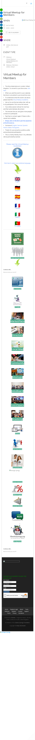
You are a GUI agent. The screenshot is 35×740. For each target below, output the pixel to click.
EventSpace (17, 405)
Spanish (25, 125)
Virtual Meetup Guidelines (20, 100)
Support (26, 611)
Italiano (17, 217)
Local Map (17, 349)
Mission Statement (17, 482)
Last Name (6, 584)
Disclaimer (21, 613)
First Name (6, 580)
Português (17, 226)
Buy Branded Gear (17, 467)
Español (17, 199)
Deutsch (17, 190)
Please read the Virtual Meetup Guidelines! (17, 145)
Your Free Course (17, 449)
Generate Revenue (17, 506)
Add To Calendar (13, 32)
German (19, 125)
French (5, 127)
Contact (20, 611)
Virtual (12, 67)
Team (26, 609)
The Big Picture (17, 541)
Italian (10, 127)
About (21, 609)
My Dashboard (17, 289)
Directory (17, 335)
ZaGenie (13, 617)
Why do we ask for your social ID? (9, 272)
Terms (8, 613)
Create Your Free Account (17, 258)
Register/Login (14, 609)
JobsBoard (17, 391)
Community (17, 363)
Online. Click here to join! (12, 46)
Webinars (17, 433)
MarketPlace (17, 321)
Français (17, 208)
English (14, 125)
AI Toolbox (17, 307)
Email (4, 588)
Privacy (14, 613)
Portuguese (15, 127)
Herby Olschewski (20, 625)
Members (15, 65)
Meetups (8, 57)
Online (8, 67)
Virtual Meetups (11, 59)
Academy (17, 419)
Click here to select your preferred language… (17, 163)
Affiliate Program (17, 495)
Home (6, 609)
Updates (14, 611)
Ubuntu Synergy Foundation (22, 622)
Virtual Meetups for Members (12, 61)
